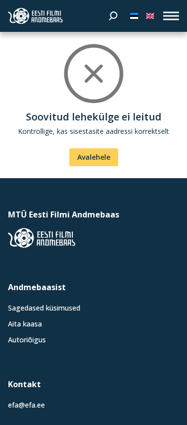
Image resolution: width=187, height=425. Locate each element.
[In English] (150, 16)
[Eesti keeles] (134, 16)
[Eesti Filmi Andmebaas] (35, 16)
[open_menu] (171, 16)
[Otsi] (113, 16)
